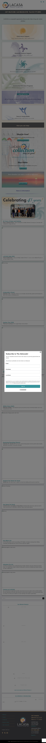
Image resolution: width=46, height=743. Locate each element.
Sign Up (23, 386)
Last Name (8, 375)
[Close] (40, 352)
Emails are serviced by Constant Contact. (20, 382)
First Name (8, 369)
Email (7, 363)
